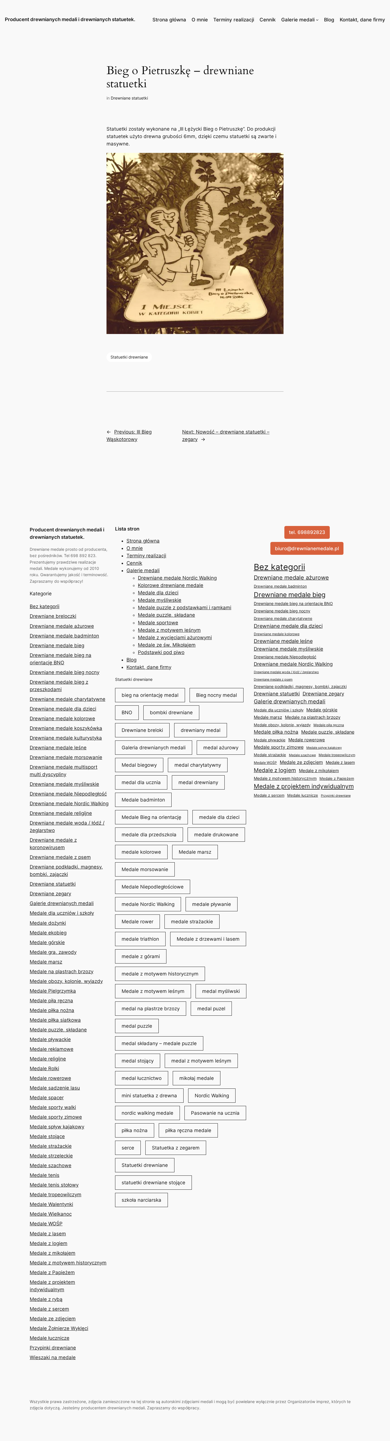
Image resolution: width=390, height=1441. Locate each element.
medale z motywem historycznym (160, 974)
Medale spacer (47, 1097)
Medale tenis (44, 1175)
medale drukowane (216, 834)
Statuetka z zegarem (176, 1148)
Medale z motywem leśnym (169, 630)
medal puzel (211, 1008)
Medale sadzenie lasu (55, 1088)
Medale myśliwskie (159, 600)
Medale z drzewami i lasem (208, 939)
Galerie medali (298, 20)
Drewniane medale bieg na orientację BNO (293, 603)
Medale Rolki (44, 1068)
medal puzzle (137, 1026)
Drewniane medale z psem (60, 857)
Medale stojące (47, 1136)
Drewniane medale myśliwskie (64, 784)
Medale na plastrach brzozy (61, 971)
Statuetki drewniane (129, 357)
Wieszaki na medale (53, 1357)
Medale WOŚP (46, 1224)
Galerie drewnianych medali (62, 903)
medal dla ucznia (141, 782)
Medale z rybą (46, 1299)
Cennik (268, 20)
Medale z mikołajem (52, 1253)
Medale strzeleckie (51, 1156)
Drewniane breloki (142, 730)
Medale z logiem (48, 1243)
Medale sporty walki (53, 1107)
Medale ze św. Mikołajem (167, 645)
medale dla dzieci (219, 817)
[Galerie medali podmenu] (317, 19)
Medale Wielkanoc (51, 1214)
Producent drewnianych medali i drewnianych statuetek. (70, 19)
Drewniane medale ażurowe (62, 626)
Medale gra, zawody (53, 952)
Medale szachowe (50, 1165)
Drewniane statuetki (129, 98)
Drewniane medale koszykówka (66, 728)
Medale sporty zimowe (56, 1117)
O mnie (200, 20)
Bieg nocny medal (216, 695)
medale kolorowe (141, 852)
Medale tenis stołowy (54, 1185)
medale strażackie (192, 921)
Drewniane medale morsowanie (66, 757)
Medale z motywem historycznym (68, 1263)
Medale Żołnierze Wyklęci (59, 1328)
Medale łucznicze (49, 1338)
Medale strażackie (51, 1146)
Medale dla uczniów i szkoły (62, 913)
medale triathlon (140, 939)
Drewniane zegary (50, 893)
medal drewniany (198, 782)
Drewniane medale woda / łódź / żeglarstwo (286, 672)
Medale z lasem (48, 1233)
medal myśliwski (221, 991)
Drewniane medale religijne (61, 813)
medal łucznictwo (142, 1078)
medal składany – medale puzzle (159, 1043)
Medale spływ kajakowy (57, 1127)
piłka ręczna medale (188, 1130)
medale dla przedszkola (149, 834)
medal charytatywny (197, 765)
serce (128, 1148)
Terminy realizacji (233, 20)
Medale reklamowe (51, 1049)
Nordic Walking (212, 1095)
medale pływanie (211, 904)
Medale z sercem (49, 1309)
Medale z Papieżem (52, 1272)
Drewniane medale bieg (57, 645)
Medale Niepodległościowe (153, 887)
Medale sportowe (158, 623)
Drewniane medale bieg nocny (64, 672)
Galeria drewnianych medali (154, 747)
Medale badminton (143, 800)
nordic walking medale (147, 1113)
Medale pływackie (50, 1039)
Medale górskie (47, 942)
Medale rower (137, 921)
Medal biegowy (139, 765)
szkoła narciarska (141, 1200)
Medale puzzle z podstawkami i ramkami (184, 607)
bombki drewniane (171, 712)
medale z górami (141, 956)
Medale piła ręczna (51, 1000)
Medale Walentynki (51, 1204)
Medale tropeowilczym (55, 1194)
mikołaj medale (196, 1078)
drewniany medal (200, 730)
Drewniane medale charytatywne (67, 699)
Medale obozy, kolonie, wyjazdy (66, 981)
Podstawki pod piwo (161, 652)
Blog (329, 20)
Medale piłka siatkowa (55, 1020)
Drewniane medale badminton (64, 636)
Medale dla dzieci (158, 593)
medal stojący (138, 1061)
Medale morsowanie (145, 869)
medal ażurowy (220, 747)
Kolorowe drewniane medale (170, 585)
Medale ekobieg (48, 933)
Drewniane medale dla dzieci (63, 709)
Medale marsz (46, 962)
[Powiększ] (276, 160)
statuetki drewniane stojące (153, 1182)
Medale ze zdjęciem (53, 1318)
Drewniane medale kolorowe (62, 718)
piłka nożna (135, 1130)
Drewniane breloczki (53, 616)
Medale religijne (48, 1059)
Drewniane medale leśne (58, 747)
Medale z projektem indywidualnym (304, 786)
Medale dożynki (48, 923)
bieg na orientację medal (150, 695)
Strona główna (169, 20)
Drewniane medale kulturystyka (66, 738)
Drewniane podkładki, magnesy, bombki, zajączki (300, 686)
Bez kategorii (44, 606)
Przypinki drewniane (53, 1348)
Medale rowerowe (50, 1078)
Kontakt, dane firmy (362, 20)
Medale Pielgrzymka (53, 991)
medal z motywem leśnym (201, 1061)
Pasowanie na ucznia (215, 1113)
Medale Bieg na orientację (151, 817)
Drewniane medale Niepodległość (68, 794)
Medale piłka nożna (52, 1010)
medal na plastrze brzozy (151, 1008)
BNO (127, 712)
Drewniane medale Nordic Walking (69, 803)
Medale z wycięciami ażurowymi (175, 637)
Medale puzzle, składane (58, 1030)
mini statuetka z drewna (149, 1095)
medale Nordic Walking (148, 904)
